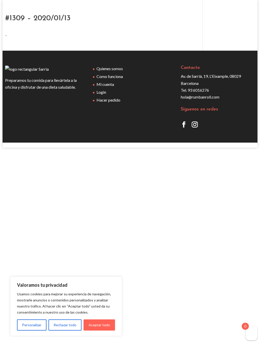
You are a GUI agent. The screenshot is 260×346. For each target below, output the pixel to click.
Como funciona (109, 76)
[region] (66, 306)
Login (101, 92)
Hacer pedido (108, 100)
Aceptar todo (99, 325)
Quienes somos (109, 68)
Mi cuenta (105, 84)
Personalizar (31, 325)
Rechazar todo (65, 325)
